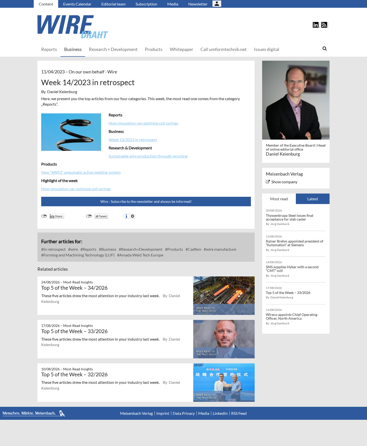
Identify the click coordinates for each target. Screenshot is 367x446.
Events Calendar (77, 3)
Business (73, 49)
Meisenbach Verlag (136, 413)
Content (46, 3)
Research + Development (113, 49)
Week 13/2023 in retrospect (133, 139)
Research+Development (141, 249)
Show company (284, 181)
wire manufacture (220, 249)
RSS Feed (239, 413)
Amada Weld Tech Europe (141, 254)
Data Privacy (184, 413)
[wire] (99, 26)
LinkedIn (220, 413)
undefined (44, 216)
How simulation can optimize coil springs (143, 123)
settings (132, 216)
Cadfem (194, 249)
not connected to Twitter (89, 216)
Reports (49, 49)
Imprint (162, 413)
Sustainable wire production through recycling (148, 156)
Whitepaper (181, 49)
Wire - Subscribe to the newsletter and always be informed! (146, 201)
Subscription (146, 3)
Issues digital (266, 49)
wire (74, 249)
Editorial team (113, 3)
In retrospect (54, 249)
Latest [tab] (312, 198)
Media (172, 3)
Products (154, 49)
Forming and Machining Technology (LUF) (79, 254)
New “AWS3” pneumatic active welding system (81, 172)
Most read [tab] (279, 198)
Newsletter (197, 3)
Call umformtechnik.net (223, 49)
